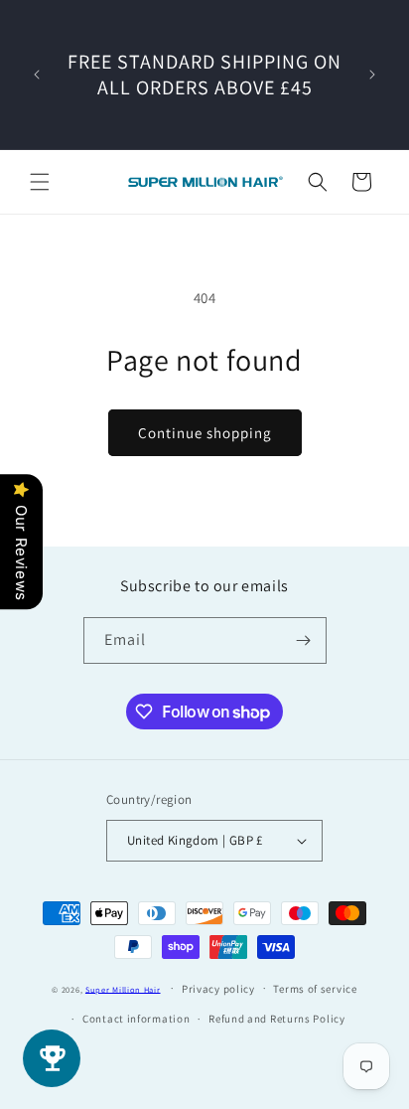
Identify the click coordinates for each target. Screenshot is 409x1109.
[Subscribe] (304, 640)
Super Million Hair (123, 988)
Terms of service (314, 989)
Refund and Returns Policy (276, 1019)
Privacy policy (218, 989)
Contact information (136, 1019)
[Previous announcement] (37, 74)
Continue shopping (205, 432)
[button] (40, 182)
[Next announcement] (372, 74)
